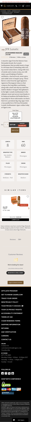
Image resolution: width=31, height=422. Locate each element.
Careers (5, 336)
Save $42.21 (24, 205)
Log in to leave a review (15, 282)
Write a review (21, 57)
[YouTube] (12, 373)
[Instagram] (6, 373)
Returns (5, 328)
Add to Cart (15, 130)
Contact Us (5, 346)
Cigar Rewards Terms (10, 321)
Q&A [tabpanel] (19, 239)
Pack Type (16, 110)
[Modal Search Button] (16, 6)
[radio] (15, 116)
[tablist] (15, 239)
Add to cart (16, 219)
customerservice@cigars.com (11, 348)
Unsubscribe (5, 350)
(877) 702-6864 (6, 355)
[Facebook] (2, 373)
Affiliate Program (9, 291)
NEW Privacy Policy (9, 302)
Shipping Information (10, 324)
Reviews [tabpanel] (13, 239)
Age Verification (8, 332)
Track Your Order (9, 298)
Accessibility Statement (12, 313)
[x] (9, 373)
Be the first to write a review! (15, 272)
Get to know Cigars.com (12, 295)
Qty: (2, 124)
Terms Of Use (7, 317)
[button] (20, 420)
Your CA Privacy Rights (11, 310)
